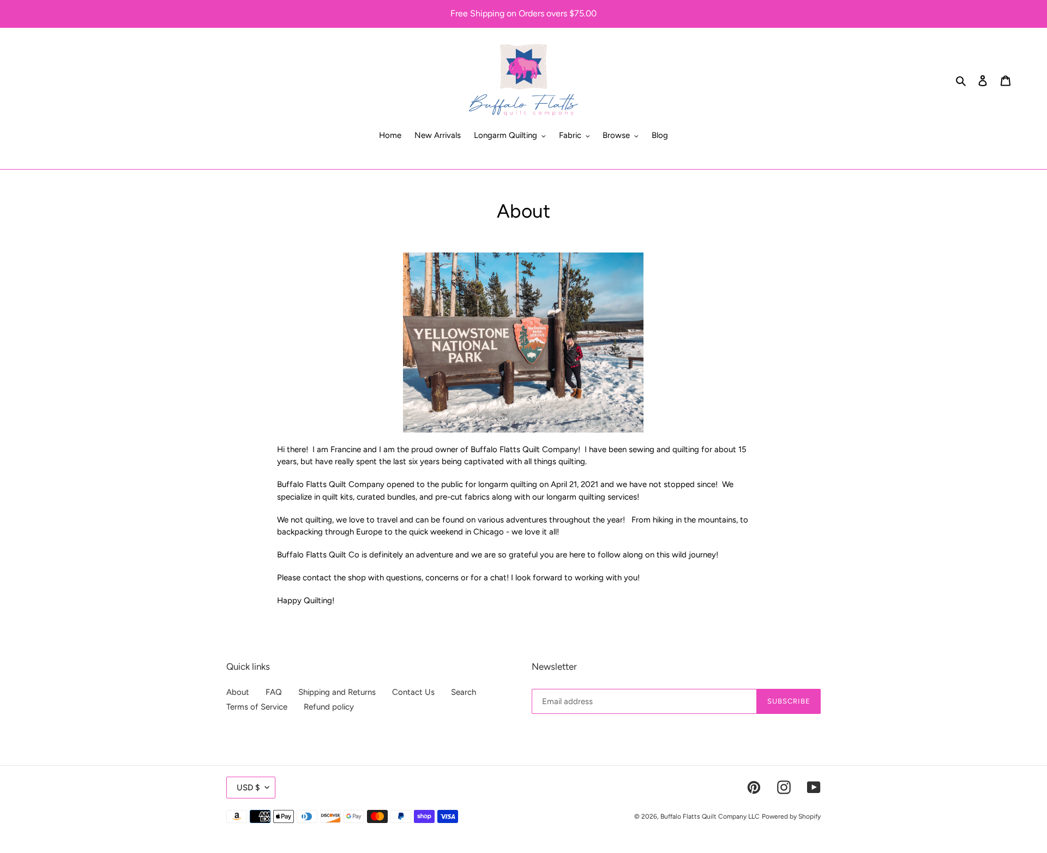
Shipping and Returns (337, 692)
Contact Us (413, 692)
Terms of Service (256, 707)
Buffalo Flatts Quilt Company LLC (710, 816)
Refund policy (329, 707)
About (237, 692)
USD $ (248, 787)
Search (463, 692)
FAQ (274, 692)
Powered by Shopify (791, 816)
